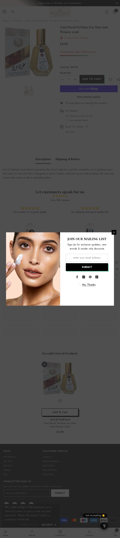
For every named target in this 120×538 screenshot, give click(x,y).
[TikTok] (97, 277)
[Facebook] (77, 277)
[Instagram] (83, 277)
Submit (87, 267)
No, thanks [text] (88, 284)
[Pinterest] (90, 277)
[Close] (114, 232)
